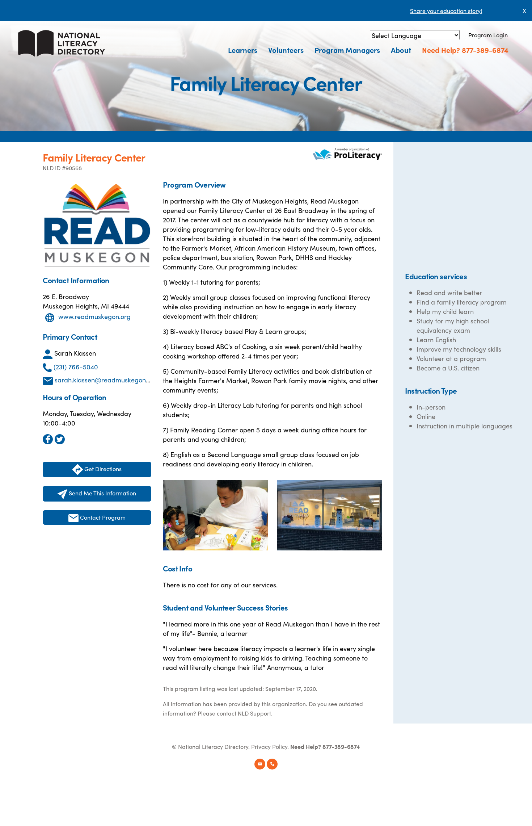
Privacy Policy (269, 746)
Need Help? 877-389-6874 (465, 50)
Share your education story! (446, 10)
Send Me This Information (101, 493)
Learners (242, 50)
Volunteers (286, 50)
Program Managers (347, 50)
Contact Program (102, 517)
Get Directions (102, 469)
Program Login (488, 35)
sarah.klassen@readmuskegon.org (106, 379)
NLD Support (254, 713)
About (401, 50)
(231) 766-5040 (76, 366)
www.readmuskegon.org (94, 316)
